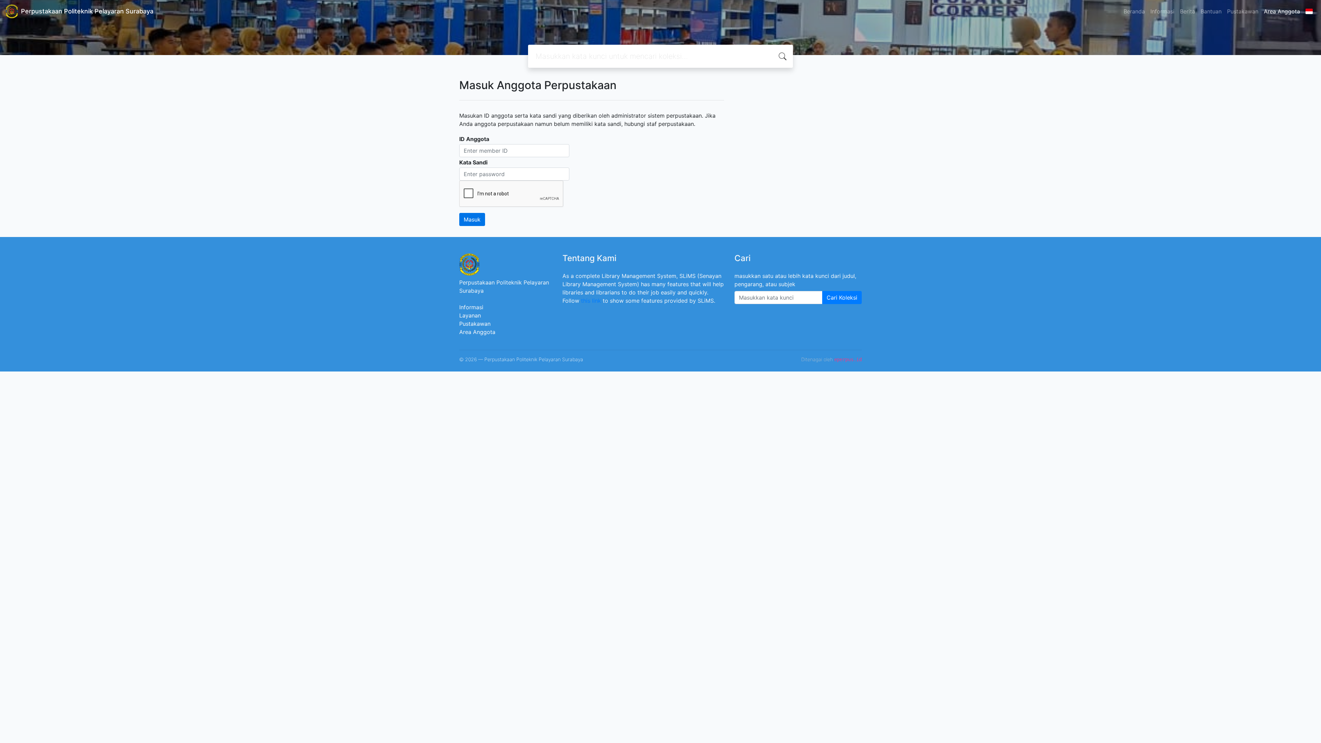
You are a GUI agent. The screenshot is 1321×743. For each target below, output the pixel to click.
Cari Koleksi (842, 297)
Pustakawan (1242, 11)
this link (591, 300)
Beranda (1134, 11)
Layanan (470, 315)
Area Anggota (1282, 11)
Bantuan (1211, 11)
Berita (1187, 11)
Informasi (1162, 11)
